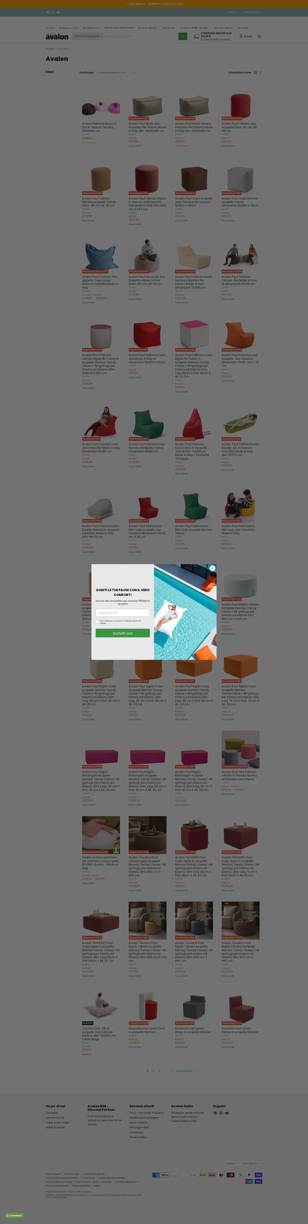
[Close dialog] (212, 568)
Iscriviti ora (123, 633)
